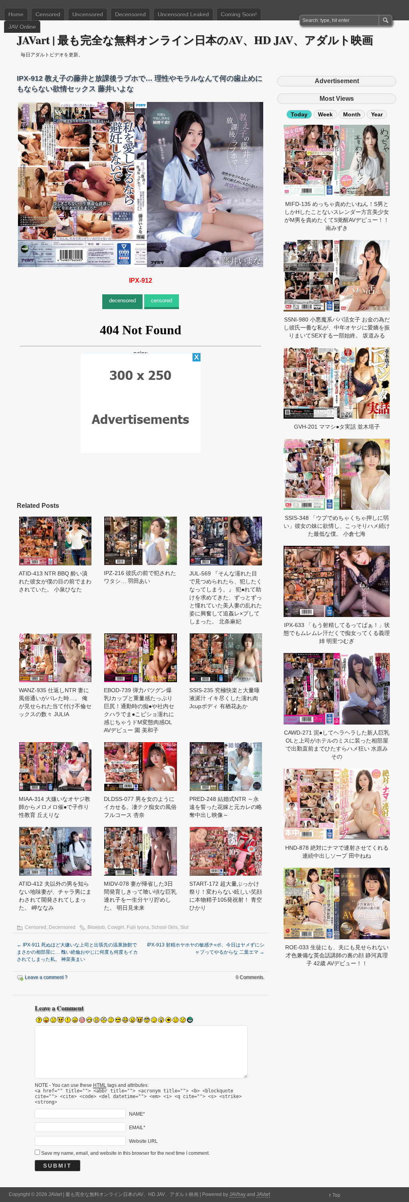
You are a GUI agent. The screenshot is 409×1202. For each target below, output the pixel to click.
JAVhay (237, 1194)
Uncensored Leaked (183, 14)
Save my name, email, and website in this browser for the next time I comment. (125, 1153)
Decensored (130, 14)
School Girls (164, 927)
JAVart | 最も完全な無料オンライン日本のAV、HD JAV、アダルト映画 (195, 40)
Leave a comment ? (46, 977)
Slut (184, 927)
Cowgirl (115, 927)
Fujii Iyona (138, 927)
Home (16, 14)
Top (336, 1195)
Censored (48, 14)
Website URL (143, 1141)
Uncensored (87, 14)
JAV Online (22, 27)
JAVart (263, 1194)
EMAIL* (137, 1127)
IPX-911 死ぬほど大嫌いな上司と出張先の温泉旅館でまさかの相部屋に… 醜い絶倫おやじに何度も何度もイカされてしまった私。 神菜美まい (77, 952)
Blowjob (96, 927)
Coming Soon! (239, 14)
